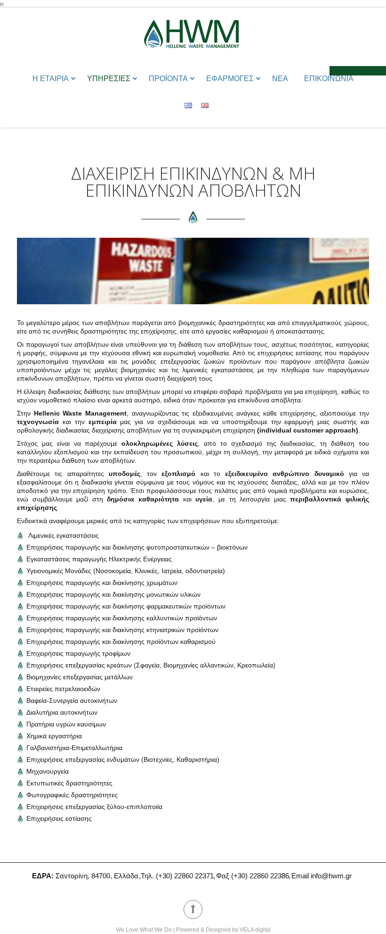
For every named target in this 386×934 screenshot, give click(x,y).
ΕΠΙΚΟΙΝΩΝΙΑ (329, 79)
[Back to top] (193, 909)
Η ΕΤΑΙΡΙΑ (50, 79)
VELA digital (255, 929)
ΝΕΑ (280, 79)
